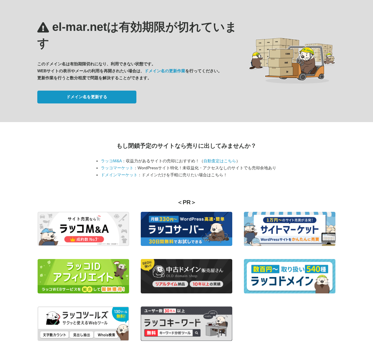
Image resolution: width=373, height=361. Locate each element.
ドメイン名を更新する (86, 96)
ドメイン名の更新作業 (165, 70)
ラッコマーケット (117, 167)
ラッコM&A (111, 161)
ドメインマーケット (119, 174)
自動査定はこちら (219, 161)
